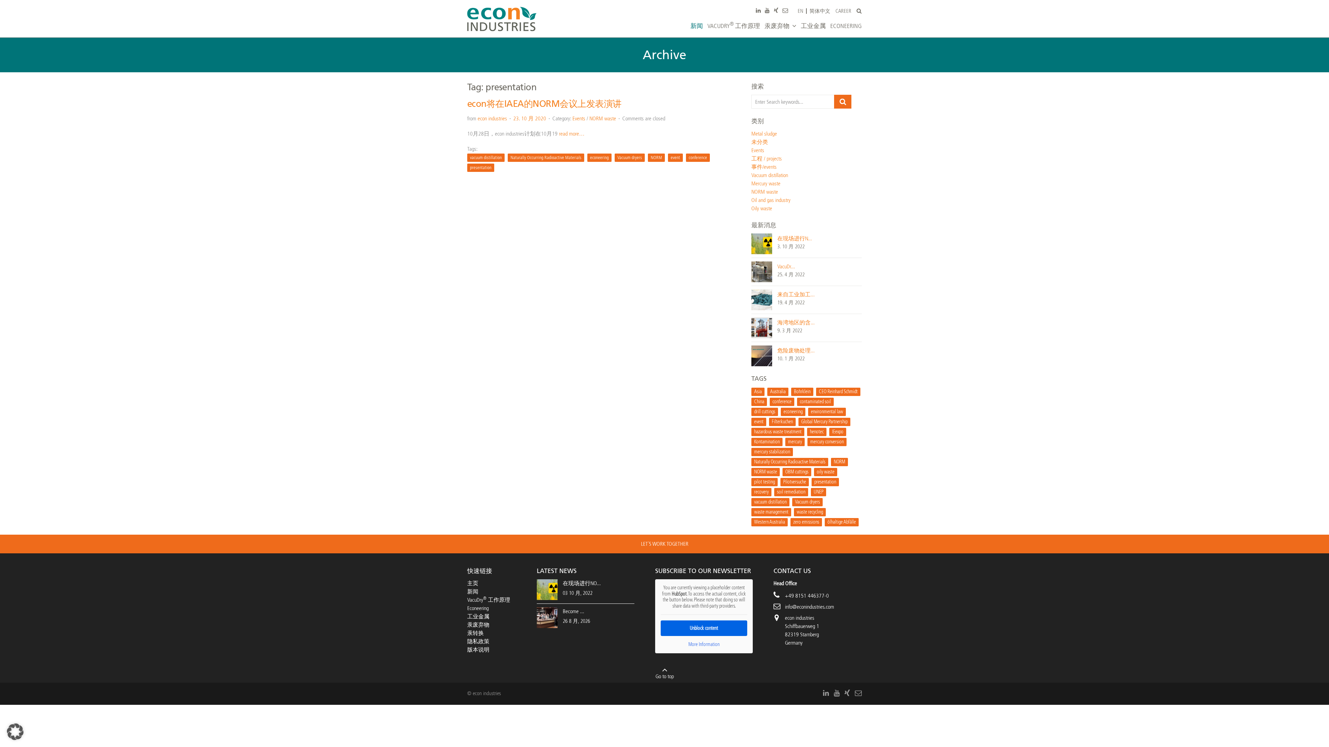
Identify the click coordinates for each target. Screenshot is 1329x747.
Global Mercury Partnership (824, 422)
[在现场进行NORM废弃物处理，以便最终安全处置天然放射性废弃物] (761, 243)
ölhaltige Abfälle (842, 522)
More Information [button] (704, 644)
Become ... (573, 611)
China (759, 402)
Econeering (478, 608)
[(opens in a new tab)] (547, 617)
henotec (817, 432)
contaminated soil (815, 402)
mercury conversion (827, 442)
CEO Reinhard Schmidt (838, 392)
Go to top (665, 676)
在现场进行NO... (582, 583)
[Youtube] (767, 10)
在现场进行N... (794, 238)
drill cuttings (764, 412)
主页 (472, 583)
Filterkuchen (782, 422)
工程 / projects (766, 158)
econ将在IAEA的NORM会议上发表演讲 (544, 104)
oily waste (825, 472)
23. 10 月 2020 (529, 118)
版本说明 (478, 649)
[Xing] (776, 10)
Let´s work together (664, 544)
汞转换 (475, 633)
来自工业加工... (796, 294)
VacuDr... (786, 266)
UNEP (818, 492)
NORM (656, 157)
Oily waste (761, 208)
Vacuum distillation (769, 175)
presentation (480, 167)
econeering (599, 157)
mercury (795, 442)
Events (578, 118)
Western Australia (769, 522)
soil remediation (791, 492)
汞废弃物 (478, 624)
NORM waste (602, 118)
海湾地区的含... (796, 322)
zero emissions (806, 522)
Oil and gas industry (770, 200)
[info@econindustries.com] (785, 10)
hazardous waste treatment (778, 432)
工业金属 (478, 616)
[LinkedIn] (758, 10)
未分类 (759, 142)
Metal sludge (764, 133)
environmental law (827, 412)
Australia (778, 392)
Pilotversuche (794, 482)
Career (843, 11)
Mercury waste (765, 183)
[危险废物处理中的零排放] (761, 355)
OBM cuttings (796, 472)
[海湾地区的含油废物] (761, 327)
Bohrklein (802, 392)
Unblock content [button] (704, 628)
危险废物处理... (796, 350)
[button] (15, 732)
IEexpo (837, 432)
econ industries (492, 118)
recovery (761, 492)
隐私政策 (478, 641)
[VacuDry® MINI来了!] (761, 271)
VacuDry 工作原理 (488, 600)
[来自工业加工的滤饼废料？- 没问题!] (761, 299)
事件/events (764, 167)
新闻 (472, 591)
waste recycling (810, 512)
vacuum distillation (486, 157)
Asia (758, 392)
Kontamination (767, 442)
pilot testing (764, 482)
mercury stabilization (772, 452)
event (675, 157)
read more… (572, 133)
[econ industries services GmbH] (501, 19)
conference (698, 157)
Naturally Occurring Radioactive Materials (545, 157)
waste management (771, 512)
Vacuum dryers (629, 157)
